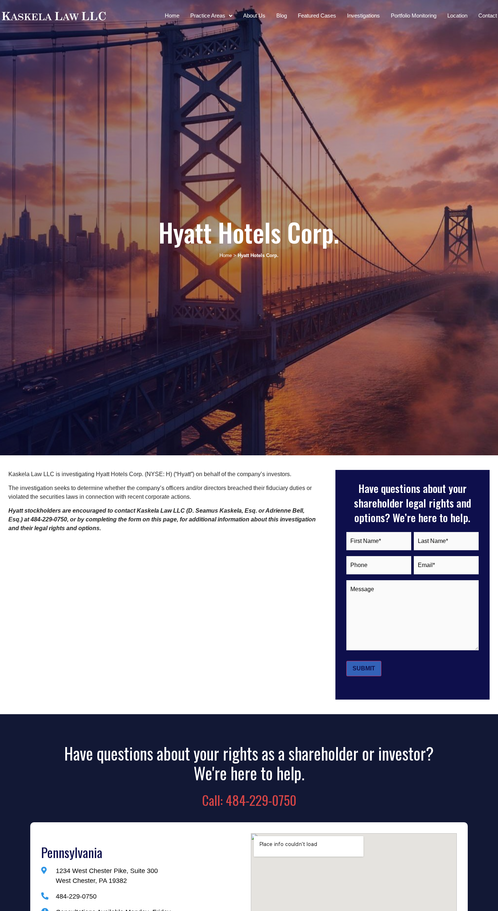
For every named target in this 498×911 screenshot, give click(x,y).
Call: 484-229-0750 (249, 799)
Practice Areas (207, 15)
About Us (254, 15)
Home (172, 15)
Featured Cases (317, 15)
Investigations (363, 15)
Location (457, 15)
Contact (487, 15)
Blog (281, 15)
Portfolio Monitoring (413, 15)
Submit (364, 668)
